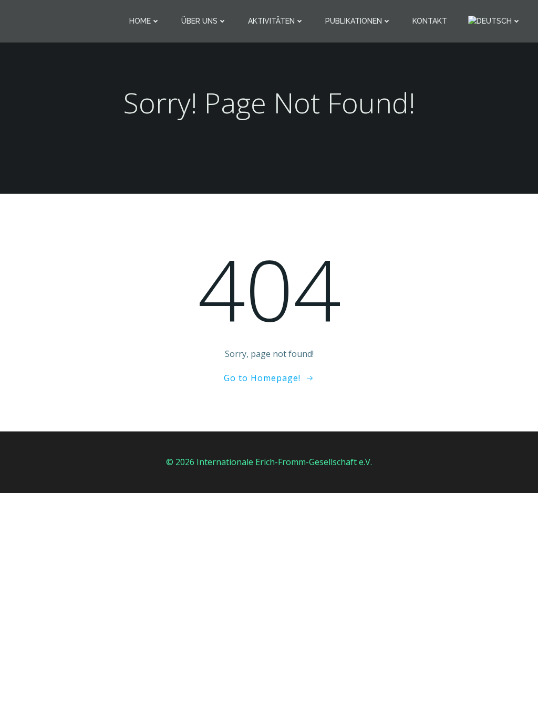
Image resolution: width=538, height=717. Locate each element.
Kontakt (429, 21)
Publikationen (353, 21)
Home (140, 21)
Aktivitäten (271, 21)
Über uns (199, 21)
